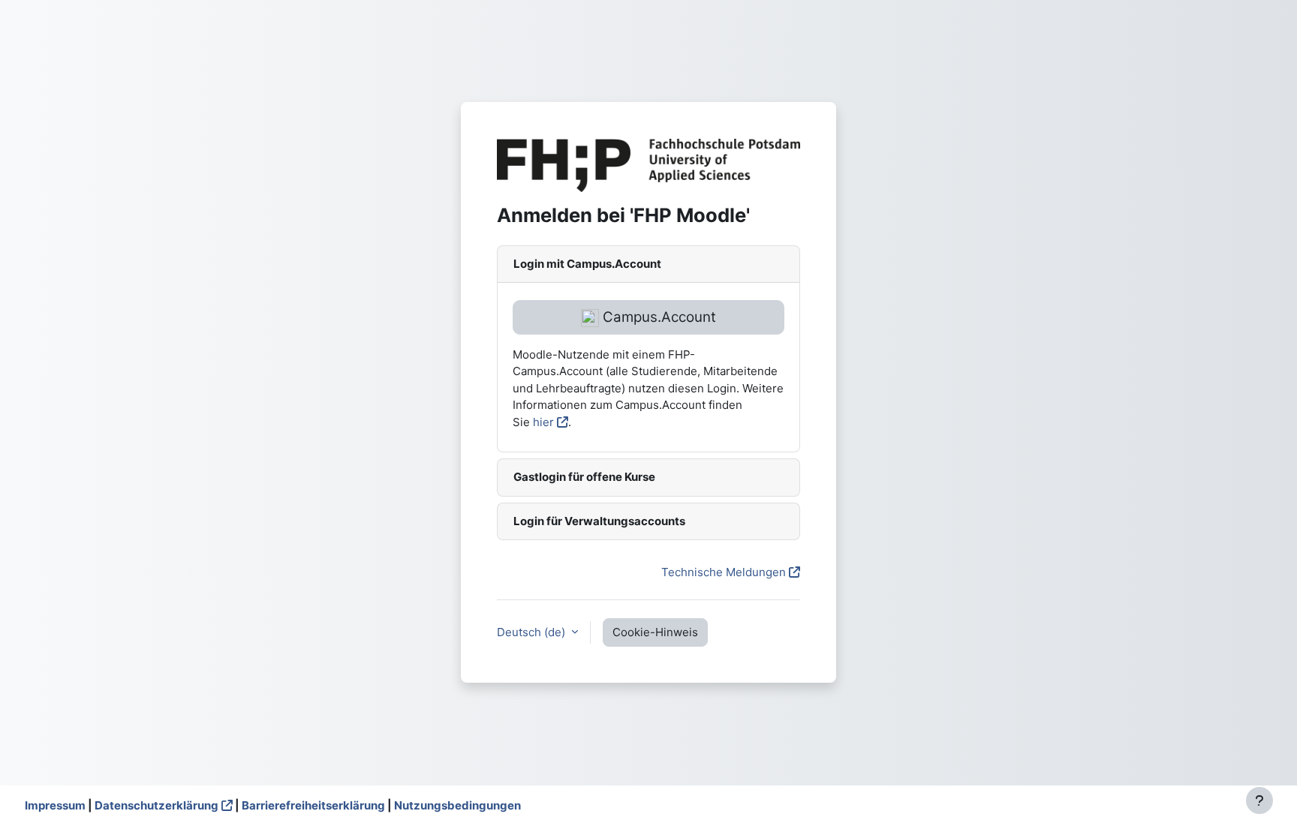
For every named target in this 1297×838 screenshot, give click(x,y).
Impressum (55, 805)
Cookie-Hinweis (655, 632)
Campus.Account (657, 317)
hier (543, 422)
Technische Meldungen (723, 572)
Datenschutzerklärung (156, 805)
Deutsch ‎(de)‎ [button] (532, 632)
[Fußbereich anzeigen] (1259, 800)
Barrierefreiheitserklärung (313, 805)
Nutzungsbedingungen (457, 805)
